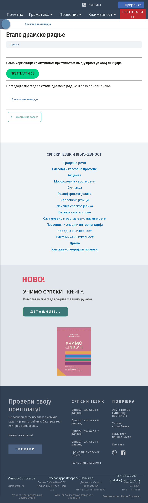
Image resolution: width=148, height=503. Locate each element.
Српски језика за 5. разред (85, 411)
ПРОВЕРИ (25, 449)
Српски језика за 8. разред (85, 443)
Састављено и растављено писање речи (74, 218)
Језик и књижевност (86, 462)
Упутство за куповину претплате (121, 412)
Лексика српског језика (74, 206)
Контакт (118, 444)
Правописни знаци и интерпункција (75, 224)
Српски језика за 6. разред (85, 422)
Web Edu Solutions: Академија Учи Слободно (74, 496)
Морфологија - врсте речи (74, 181)
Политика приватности (121, 435)
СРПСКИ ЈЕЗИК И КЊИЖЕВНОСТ (74, 154)
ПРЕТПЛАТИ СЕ (132, 14)
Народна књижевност (74, 231)
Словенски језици (75, 200)
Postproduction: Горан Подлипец (121, 496)
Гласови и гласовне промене (74, 169)
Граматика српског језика (85, 453)
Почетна (15, 14)
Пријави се (133, 5)
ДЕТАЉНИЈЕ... (45, 312)
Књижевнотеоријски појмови (75, 249)
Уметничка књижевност (75, 237)
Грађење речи (74, 163)
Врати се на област (26, 117)
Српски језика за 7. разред (85, 432)
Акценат (74, 175)
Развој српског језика (74, 194)
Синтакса (74, 187)
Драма (14, 44)
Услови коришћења (120, 425)
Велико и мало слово (74, 212)
